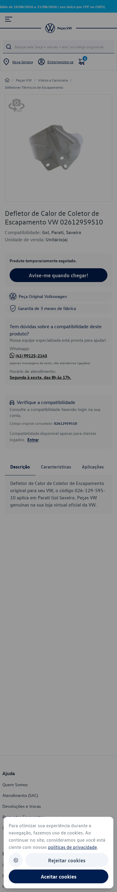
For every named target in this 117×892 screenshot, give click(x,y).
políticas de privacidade (72, 847)
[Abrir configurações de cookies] (16, 860)
